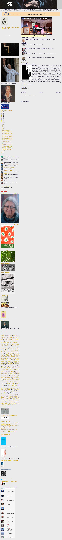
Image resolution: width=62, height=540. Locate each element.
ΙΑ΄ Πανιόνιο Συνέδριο (15, 361)
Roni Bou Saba (4, 405)
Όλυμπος (18, 381)
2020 (2, 115)
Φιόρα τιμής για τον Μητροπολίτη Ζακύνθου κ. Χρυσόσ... (7, 139)
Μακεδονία (12, 371)
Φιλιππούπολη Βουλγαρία (8, 401)
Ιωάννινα (15, 363)
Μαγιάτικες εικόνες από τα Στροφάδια (7, 170)
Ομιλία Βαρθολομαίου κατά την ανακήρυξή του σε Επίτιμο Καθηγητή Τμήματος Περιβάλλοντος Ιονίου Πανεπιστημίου (38, 48)
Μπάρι (11, 378)
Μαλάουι (16, 371)
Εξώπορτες (17, 356)
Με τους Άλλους (18, 373)
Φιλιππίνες (4, 401)
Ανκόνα (10, 342)
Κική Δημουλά (10, 366)
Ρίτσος (15, 390)
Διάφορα (1, 351)
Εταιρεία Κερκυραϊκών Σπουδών (13, 357)
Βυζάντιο (4, 348)
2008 (2, 152)
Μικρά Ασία (11, 375)
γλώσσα (15, 349)
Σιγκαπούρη (18, 392)
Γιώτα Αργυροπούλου (3, 349)
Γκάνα (10, 349)
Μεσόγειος (3, 374)
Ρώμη (10, 391)
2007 (2, 153)
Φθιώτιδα (18, 400)
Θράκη (5, 361)
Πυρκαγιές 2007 (17, 389)
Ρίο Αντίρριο (12, 390)
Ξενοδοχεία (4, 381)
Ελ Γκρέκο (12, 355)
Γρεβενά (1, 350)
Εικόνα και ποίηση (10, 353)
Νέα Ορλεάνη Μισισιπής (9, 379)
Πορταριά (9, 388)
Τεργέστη (6, 398)
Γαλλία (14, 348)
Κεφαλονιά (3, 366)
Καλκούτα (13, 364)
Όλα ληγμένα (11, 381)
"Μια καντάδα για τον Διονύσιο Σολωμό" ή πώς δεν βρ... (7, 144)
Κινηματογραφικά (3, 367)
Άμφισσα (1, 342)
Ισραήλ (17, 362)
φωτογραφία (17, 402)
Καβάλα (18, 363)
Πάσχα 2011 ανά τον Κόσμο (8, 384)
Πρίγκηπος (2, 389)
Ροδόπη (18, 390)
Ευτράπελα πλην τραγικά (15, 358)
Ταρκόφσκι (17, 397)
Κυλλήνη (10, 369)
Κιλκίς (14, 366)
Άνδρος (8, 342)
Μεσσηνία (9, 374)
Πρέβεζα (14, 388)
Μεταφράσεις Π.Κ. (14, 374)
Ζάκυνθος (5, 359)
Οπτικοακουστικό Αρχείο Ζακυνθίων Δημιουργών (8, 382)
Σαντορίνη (5, 392)
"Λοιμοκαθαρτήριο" (2, 335)
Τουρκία (18, 399)
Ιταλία (5, 363)
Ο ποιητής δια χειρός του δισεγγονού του (9, 429)
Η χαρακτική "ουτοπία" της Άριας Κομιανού (6, 130)
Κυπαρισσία (14, 369)
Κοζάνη (15, 367)
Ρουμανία (4, 391)
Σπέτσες (7, 394)
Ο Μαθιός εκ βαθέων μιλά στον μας (5, 424)
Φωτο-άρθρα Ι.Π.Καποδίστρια (10, 402)
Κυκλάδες (7, 369)
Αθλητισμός (12, 339)
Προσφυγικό (5, 389)
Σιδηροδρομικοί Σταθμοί (3, 393)
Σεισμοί (9, 392)
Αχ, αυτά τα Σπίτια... (3, 150)
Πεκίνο (18, 385)
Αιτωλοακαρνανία (9, 340)
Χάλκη (10, 403)
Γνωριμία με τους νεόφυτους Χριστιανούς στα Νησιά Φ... (7, 133)
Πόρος (6, 388)
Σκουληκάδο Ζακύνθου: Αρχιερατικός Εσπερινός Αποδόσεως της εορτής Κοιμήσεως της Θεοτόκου (36, 39)
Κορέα (18, 367)
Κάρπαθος (12, 365)
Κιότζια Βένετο (9, 367)
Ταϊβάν (2, 396)
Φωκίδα (1, 402)
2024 (2, 112)
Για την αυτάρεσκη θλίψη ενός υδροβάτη (5, 142)
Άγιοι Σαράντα (15, 337)
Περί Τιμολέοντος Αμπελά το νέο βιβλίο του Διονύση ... (7, 131)
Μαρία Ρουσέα (17, 372)
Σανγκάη (2, 392)
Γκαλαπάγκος (7, 349)
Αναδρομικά (4, 342)
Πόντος (4, 388)
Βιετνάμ (1, 347)
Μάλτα (18, 371)
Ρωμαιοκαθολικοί (7, 391)
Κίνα (17, 366)
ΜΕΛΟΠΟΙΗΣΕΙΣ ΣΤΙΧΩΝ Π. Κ (29, 9)
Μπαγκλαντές (17, 377)
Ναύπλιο (1, 379)
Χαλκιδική (13, 403)
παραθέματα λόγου (24, 43)
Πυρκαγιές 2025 (2, 390)
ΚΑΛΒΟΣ (20, 9)
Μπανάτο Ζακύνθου (5, 378)
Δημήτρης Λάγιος (16, 350)
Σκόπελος (12, 393)
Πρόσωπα (8, 389)
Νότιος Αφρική (17, 380)
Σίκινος (7, 393)
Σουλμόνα (2, 394)
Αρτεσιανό (9, 344)
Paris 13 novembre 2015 (17, 404)
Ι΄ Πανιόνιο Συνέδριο (9, 361)
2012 (2, 120)
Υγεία (11, 400)
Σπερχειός (4, 394)
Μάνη (1, 372)
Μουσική (13, 377)
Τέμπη (3, 398)
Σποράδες (16, 394)
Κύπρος (17, 369)
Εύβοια (7, 358)
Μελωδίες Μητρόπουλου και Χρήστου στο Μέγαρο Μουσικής (7, 136)
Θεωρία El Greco (2, 361)
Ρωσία (13, 391)
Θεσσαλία (13, 360)
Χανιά (15, 403)
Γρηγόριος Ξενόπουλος (6, 350)
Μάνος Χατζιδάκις (5, 372)
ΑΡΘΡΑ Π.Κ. (7, 9)
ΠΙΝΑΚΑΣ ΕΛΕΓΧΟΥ (55, 9)
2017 (2, 117)
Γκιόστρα (12, 349)
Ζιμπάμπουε (13, 359)
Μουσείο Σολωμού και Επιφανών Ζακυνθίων (10, 377)
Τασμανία (1, 398)
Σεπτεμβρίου (3, 124)
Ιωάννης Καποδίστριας (10, 363)
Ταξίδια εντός (11, 397)
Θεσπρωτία (10, 360)
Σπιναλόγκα (10, 394)
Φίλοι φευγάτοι (13, 401)
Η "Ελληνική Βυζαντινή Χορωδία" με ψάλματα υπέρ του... (7, 149)
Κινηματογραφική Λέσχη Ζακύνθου (4, 430)
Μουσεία (14, 376)
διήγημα (8, 351)
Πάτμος (2, 385)
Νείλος (16, 379)
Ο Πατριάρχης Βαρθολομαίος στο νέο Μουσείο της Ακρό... (7, 147)
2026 (2, 111)
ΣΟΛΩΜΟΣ (23, 9)
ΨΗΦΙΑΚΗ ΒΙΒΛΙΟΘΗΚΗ (50, 9)
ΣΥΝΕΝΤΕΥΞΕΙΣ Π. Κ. (40, 9)
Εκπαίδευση (8, 355)
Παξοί (5, 383)
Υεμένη (16, 400)
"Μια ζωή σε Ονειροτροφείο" (9, 335)
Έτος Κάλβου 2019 (3, 358)
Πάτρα (5, 385)
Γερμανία (17, 348)
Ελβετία (16, 355)
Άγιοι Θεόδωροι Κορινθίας (10, 337)
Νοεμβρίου (3, 123)
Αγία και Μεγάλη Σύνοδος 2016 (3, 337)
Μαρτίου (3, 128)
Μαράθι (14, 372)
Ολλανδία (15, 381)
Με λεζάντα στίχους (6, 373)
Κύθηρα (1, 369)
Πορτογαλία (12, 388)
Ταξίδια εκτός (3, 397)
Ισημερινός (9, 362)
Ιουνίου (2, 126)
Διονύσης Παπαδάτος (8, 352)
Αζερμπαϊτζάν (6, 339)
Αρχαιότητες (12, 344)
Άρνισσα (5, 344)
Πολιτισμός (16, 387)
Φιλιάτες (2, 401)
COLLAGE (15, 9)
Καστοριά (16, 365)
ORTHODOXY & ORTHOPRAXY (26, 52)
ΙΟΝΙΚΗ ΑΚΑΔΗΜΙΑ (2, 362)
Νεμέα (18, 379)
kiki (23, 87)
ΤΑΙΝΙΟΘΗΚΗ (44, 9)
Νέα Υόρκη (13, 379)
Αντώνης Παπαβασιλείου (14, 342)
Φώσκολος (5, 402)
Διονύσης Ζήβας (12, 351)
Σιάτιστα (15, 392)
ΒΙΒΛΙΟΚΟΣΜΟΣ (11, 9)
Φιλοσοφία (18, 401)
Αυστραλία (14, 345)
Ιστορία (2, 363)
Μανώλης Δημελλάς (10, 372)
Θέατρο (6, 360)
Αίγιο (2, 340)
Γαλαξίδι (6, 348)
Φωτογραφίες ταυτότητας (4, 403)
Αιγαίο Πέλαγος (17, 339)
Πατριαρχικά (9, 385)
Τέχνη (9, 398)
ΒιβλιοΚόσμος (14, 346)
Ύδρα (13, 400)
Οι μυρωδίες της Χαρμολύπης (6, 173)
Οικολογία (8, 381)
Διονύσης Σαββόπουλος (14, 352)
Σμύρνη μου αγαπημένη (27, 57)
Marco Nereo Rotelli (7, 404)
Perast (1, 405)
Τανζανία (4, 396)
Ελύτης (6, 356)
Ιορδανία (6, 362)
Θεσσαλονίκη (16, 360)
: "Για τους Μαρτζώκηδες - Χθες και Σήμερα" (7, 426)
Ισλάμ (11, 362)
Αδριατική (2, 339)
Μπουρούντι (14, 378)
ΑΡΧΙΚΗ (5, 9)
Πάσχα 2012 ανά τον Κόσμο (16, 384)
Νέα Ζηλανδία (5, 379)
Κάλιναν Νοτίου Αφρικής (8, 364)
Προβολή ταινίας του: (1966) (5, 421)
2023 (2, 113)
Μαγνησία (9, 371)
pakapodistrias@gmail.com (47, 10)
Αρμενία (2, 344)
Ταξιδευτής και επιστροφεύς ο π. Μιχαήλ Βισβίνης (12, 396)
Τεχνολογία (14, 398)
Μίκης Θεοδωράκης (6, 375)
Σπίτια (13, 394)
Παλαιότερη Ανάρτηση (58, 92)
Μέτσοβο (1, 375)
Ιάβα (18, 361)
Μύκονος (17, 378)
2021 (2, 114)
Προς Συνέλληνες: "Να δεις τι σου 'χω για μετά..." (8, 167)
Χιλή (17, 403)
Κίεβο (6, 366)
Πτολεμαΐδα (14, 389)
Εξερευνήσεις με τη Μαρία (12, 356)
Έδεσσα (6, 353)
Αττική (10, 345)
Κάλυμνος (16, 364)
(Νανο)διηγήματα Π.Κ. (15, 335)
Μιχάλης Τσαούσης (16, 375)
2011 (2, 121)
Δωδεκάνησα (2, 353)
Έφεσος (1, 359)
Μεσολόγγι (6, 374)
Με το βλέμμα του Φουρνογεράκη (12, 373)
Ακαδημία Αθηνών (14, 340)
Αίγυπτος (5, 340)
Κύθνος (4, 369)
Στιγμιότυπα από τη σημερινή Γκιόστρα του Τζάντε (6, 141)
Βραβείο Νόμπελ (15, 347)
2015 (2, 118)
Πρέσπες (17, 388)
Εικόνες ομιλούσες (8, 354)
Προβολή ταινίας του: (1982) (5, 427)
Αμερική (12, 341)
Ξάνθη (1, 381)
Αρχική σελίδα (41, 92)
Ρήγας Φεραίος (8, 390)
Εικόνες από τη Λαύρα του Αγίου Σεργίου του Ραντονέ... (7, 146)
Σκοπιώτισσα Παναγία (16, 393)
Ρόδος (1, 391)
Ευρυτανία (10, 358)
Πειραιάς (16, 385)
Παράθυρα (17, 383)
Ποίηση (4, 386)
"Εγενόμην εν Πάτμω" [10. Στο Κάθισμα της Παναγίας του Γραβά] (10, 164)
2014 (2, 119)
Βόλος (5, 347)
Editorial (4, 404)
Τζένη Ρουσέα (17, 398)
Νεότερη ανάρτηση (23, 92)
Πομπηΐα (1, 388)
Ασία (7, 345)
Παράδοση (13, 383)
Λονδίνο (6, 371)
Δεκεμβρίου (3, 122)
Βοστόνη (8, 347)
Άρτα (7, 344)
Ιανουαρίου (3, 151)
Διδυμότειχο (5, 351)
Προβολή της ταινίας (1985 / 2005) (8, 431)
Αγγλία (18, 336)
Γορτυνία (18, 349)
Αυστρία (17, 345)
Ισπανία (14, 362)
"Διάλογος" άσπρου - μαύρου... (28, 64)
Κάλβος (4, 364)
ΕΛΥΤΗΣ (18, 9)
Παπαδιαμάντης (8, 383)
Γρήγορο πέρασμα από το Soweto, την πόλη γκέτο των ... (7, 138)
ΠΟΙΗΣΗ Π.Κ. (35, 9)
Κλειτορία (13, 367)
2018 (2, 116)
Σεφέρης (12, 392)
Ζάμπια (10, 359)
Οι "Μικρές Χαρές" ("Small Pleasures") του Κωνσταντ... (7, 135)
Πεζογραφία (13, 385)
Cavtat (1, 404)
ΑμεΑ (9, 341)
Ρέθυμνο (5, 390)
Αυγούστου (3, 125)
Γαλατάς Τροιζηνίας (10, 348)
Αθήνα (9, 339)
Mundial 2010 (12, 404)
